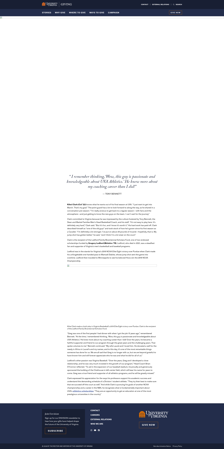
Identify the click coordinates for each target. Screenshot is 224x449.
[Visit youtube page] (95, 430)
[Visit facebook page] (99, 430)
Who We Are (97, 424)
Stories (46, 12)
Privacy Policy (177, 446)
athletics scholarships (83, 391)
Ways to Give (96, 12)
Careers (95, 415)
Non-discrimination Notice (162, 446)
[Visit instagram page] (91, 430)
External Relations (160, 4)
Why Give (60, 12)
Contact (144, 4)
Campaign (113, 12)
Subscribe (55, 430)
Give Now (175, 13)
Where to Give (77, 12)
